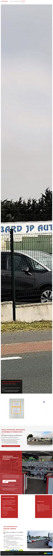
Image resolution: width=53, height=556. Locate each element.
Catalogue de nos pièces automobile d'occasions (9, 481)
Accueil (12, 1)
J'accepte (45, 553)
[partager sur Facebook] (44, 401)
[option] (26, 408)
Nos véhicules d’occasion (17, 1)
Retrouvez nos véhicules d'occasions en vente (10, 446)
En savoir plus (49, 553)
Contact (23, 1)
